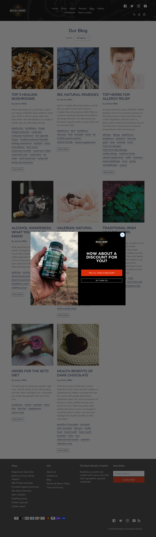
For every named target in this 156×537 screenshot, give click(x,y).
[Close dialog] (122, 235)
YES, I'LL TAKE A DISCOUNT (102, 273)
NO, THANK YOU (102, 280)
